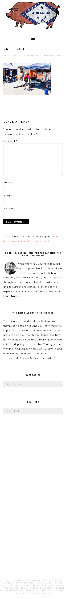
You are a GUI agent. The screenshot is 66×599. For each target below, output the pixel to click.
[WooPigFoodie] (33, 29)
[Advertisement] (33, 456)
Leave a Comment (52, 55)
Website (8, 208)
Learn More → (12, 296)
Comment (10, 141)
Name (7, 182)
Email (7, 195)
